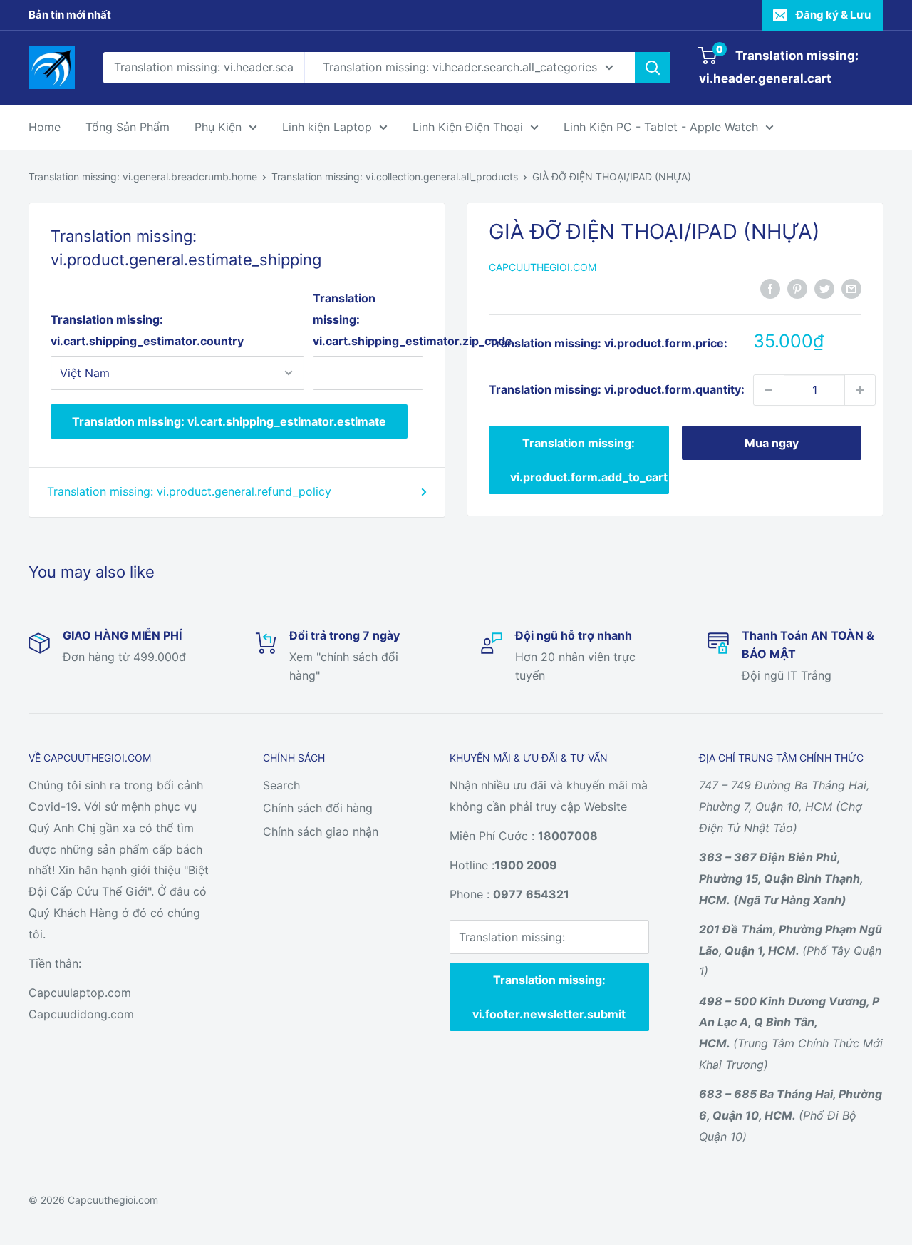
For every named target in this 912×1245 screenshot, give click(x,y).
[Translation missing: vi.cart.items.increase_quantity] (860, 390)
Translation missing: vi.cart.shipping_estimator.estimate (229, 421)
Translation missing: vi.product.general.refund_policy (189, 491)
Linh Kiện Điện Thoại (468, 127)
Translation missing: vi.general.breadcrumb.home (142, 176)
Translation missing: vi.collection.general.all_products (394, 176)
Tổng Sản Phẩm (128, 127)
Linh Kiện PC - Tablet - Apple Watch (661, 127)
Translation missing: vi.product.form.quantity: (617, 389)
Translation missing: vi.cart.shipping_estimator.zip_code (368, 319)
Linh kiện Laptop (327, 127)
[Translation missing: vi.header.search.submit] (652, 67)
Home (44, 127)
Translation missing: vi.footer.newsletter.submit (549, 997)
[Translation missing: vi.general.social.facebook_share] (770, 288)
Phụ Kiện (218, 127)
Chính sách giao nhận (320, 831)
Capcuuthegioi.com (542, 267)
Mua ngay (772, 443)
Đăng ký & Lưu (833, 14)
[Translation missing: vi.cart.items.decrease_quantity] (769, 390)
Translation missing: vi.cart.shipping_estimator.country (147, 330)
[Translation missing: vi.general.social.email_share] (851, 288)
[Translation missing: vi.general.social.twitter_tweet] (824, 288)
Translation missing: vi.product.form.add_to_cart (589, 460)
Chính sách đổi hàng (318, 808)
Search (281, 785)
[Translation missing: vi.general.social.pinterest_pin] (797, 288)
